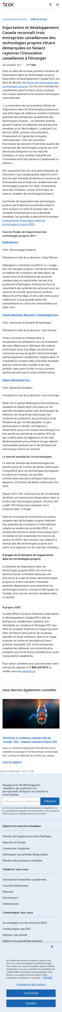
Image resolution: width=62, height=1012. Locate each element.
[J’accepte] (52, 947)
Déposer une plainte (15, 935)
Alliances (8, 891)
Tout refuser (31, 993)
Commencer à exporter (16, 848)
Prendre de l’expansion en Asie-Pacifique (27, 836)
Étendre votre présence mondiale (22, 860)
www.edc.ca (28, 671)
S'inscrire (50, 801)
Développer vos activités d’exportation (25, 854)
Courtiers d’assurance (15, 885)
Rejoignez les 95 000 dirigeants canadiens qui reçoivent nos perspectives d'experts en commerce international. (25, 789)
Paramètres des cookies (31, 984)
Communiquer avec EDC (17, 929)
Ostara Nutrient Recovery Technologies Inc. (30, 315)
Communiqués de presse (14, 19)
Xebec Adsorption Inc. (16, 380)
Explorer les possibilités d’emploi (22, 941)
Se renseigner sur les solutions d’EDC (25, 923)
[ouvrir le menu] (57, 5)
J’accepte (31, 1003)
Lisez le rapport (12, 762)
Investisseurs (11, 904)
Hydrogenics (10, 242)
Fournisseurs (10, 897)
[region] (31, 977)
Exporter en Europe (14, 842)
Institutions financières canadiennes (24, 879)
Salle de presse (39, 19)
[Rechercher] (50, 5)
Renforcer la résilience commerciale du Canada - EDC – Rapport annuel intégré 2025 (30, 739)
